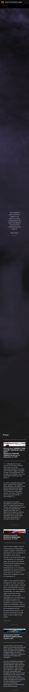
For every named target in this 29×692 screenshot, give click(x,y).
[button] (6, 224)
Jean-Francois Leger (13, 2)
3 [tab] (16, 237)
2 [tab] (14, 237)
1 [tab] (13, 237)
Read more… (8, 620)
